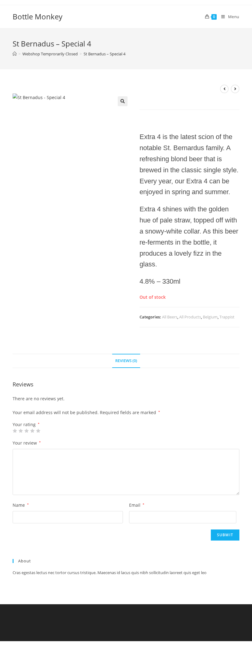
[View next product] (235, 89)
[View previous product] (224, 89)
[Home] (15, 54)
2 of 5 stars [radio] (20, 431)
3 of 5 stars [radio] (26, 431)
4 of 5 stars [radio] (32, 431)
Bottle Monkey (37, 16)
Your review (27, 443)
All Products (190, 317)
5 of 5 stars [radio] (38, 431)
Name (21, 505)
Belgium (210, 317)
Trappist (226, 317)
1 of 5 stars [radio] (15, 431)
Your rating (26, 424)
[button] (123, 101)
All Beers (169, 317)
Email (136, 505)
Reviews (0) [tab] (126, 360)
